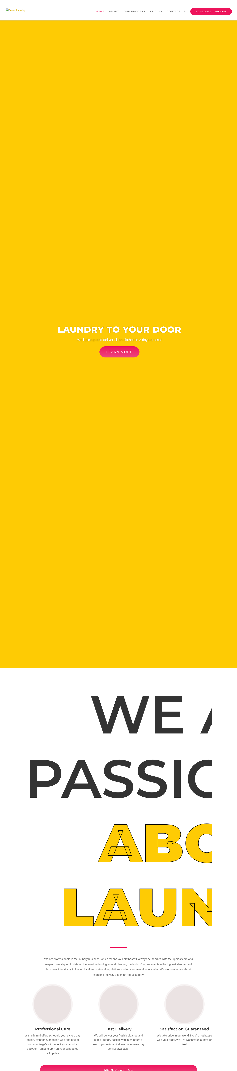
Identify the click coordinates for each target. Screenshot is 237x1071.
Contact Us (176, 11)
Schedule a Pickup (211, 11)
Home (100, 11)
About (114, 11)
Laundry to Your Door (119, 329)
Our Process (134, 11)
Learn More (119, 352)
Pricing (156, 11)
